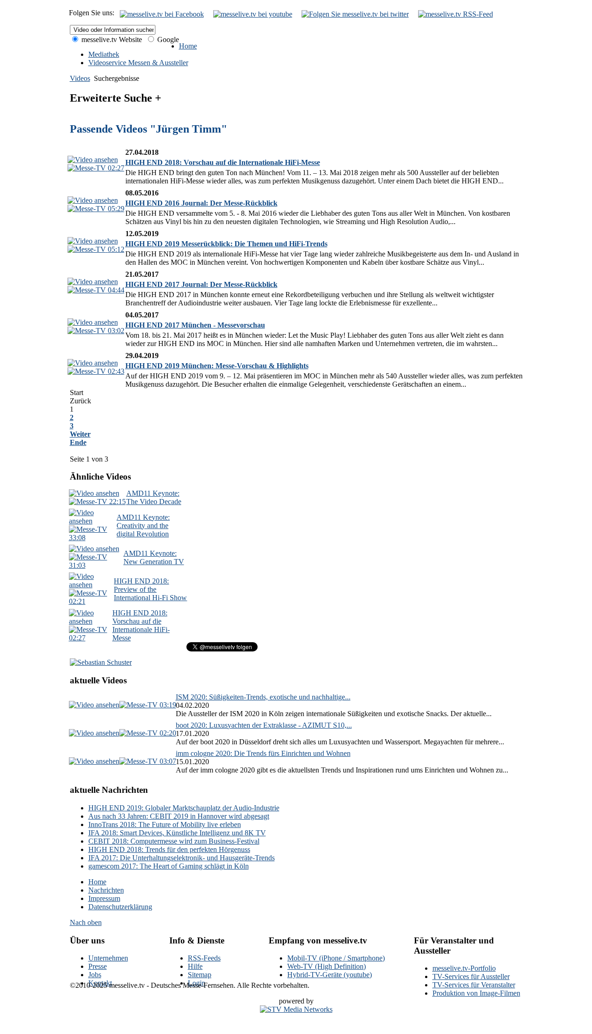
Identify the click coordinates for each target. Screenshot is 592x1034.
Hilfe (195, 966)
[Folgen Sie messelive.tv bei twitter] (355, 14)
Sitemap (199, 975)
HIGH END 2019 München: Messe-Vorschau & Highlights (216, 366)
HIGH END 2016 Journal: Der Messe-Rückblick (201, 203)
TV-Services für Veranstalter (473, 985)
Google (167, 39)
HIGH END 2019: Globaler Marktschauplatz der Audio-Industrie (183, 808)
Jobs (94, 975)
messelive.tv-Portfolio (464, 968)
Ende (78, 442)
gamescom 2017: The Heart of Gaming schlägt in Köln (168, 866)
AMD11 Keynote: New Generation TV (153, 557)
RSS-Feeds (204, 958)
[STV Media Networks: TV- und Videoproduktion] (296, 1009)
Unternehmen (108, 958)
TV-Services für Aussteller (471, 976)
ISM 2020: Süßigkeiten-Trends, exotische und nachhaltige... (263, 697)
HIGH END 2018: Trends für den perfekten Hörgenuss (169, 849)
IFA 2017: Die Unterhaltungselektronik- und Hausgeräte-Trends (181, 858)
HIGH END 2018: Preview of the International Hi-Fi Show (150, 589)
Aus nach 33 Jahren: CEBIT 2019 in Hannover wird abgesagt (178, 816)
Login (196, 983)
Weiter (80, 434)
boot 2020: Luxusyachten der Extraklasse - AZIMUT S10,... (264, 725)
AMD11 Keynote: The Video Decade (153, 497)
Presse (97, 966)
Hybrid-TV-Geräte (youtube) (329, 975)
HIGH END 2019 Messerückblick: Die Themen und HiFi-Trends (226, 244)
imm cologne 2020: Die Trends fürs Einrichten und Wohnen (263, 753)
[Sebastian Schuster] (101, 662)
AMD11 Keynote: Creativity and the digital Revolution (143, 525)
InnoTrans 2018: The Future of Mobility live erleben (164, 824)
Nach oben (86, 922)
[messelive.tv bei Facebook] (162, 14)
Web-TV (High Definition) (326, 966)
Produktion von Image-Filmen (476, 993)
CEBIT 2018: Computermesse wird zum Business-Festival (173, 841)
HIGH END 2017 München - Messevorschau (195, 325)
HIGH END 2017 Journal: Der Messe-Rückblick (201, 284)
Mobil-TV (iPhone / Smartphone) (336, 958)
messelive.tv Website (111, 39)
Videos (80, 78)
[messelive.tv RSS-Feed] (455, 14)
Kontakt (100, 983)
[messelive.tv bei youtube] (252, 14)
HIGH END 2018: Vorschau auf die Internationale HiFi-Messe (222, 162)
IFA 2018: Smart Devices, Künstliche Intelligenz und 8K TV (177, 833)
